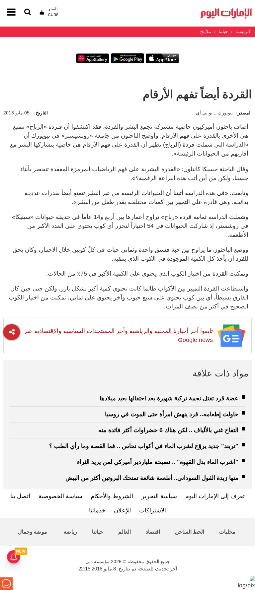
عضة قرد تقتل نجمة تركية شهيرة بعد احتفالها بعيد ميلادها (169, 398)
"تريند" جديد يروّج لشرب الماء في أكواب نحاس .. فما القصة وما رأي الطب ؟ (143, 446)
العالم (124, 532)
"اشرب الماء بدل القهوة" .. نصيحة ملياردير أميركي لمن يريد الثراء (157, 462)
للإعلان (122, 510)
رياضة (70, 532)
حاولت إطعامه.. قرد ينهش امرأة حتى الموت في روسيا (171, 414)
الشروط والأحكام (112, 496)
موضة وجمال (32, 532)
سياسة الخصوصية (60, 496)
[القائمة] (27, 12)
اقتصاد (153, 532)
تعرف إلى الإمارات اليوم (215, 496)
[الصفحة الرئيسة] (226, 10)
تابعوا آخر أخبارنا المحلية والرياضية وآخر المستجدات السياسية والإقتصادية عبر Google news (118, 335)
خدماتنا (97, 510)
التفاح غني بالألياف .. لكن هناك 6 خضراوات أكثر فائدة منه (168, 430)
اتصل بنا (20, 496)
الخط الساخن (189, 532)
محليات (227, 532)
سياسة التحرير (159, 496)
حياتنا (97, 532)
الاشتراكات (152, 510)
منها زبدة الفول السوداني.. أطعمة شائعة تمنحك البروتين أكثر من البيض (151, 478)
